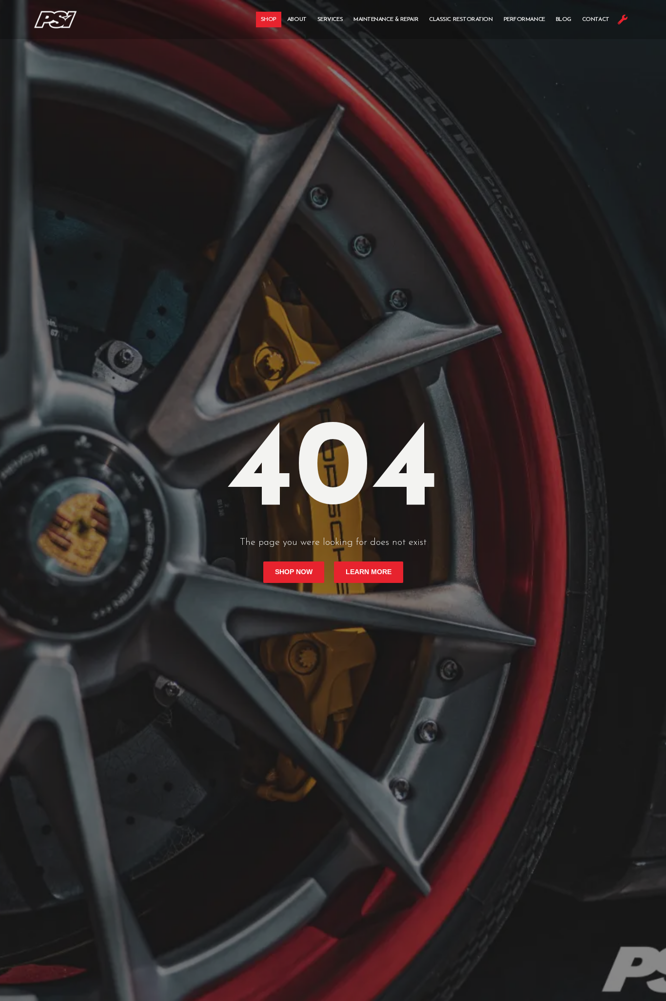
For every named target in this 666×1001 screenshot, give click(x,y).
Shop (268, 19)
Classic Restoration (460, 19)
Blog (563, 19)
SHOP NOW (294, 572)
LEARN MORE (369, 572)
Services (330, 19)
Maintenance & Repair (385, 19)
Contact (595, 19)
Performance (524, 19)
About (297, 19)
